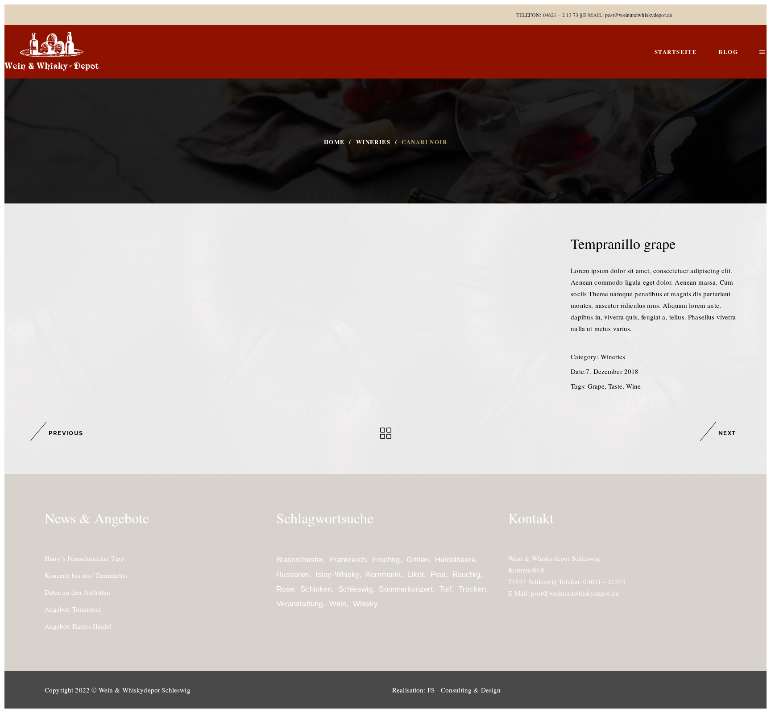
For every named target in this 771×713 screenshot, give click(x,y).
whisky (365, 604)
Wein (338, 604)
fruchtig (386, 559)
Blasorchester (299, 559)
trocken (472, 589)
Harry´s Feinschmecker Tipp (84, 558)
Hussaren (292, 574)
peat (438, 574)
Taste (615, 385)
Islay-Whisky (337, 574)
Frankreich (348, 559)
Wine (633, 385)
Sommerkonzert (406, 589)
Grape (596, 385)
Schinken (316, 589)
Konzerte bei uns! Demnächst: (87, 575)
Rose (285, 589)
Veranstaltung (299, 604)
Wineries (373, 141)
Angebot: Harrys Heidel (78, 626)
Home (334, 141)
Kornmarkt (383, 574)
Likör (416, 574)
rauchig (466, 574)
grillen (417, 559)
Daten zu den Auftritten (77, 592)
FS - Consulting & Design (464, 689)
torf (445, 589)
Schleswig (355, 589)
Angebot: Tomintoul (73, 609)
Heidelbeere (455, 559)
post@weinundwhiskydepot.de (638, 14)
